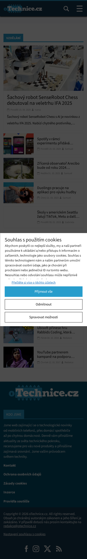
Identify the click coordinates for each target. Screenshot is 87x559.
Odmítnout (44, 304)
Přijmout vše (43, 291)
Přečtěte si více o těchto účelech (34, 283)
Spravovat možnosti (43, 317)
